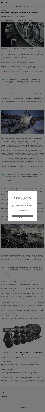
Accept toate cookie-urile (22, 210)
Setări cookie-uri (22, 217)
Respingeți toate (22, 214)
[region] (22, 206)
